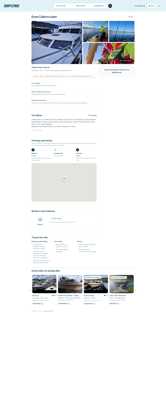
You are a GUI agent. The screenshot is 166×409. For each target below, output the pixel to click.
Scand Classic (89, 296)
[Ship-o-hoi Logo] (11, 5)
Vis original (93, 115)
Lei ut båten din (140, 6)
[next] (135, 290)
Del (132, 17)
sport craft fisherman (118, 295)
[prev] (30, 290)
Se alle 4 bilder (126, 60)
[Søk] (110, 6)
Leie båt (34, 311)
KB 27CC (35, 296)
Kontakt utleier (56, 218)
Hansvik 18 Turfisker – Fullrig (68, 295)
